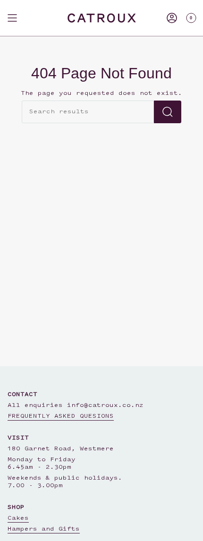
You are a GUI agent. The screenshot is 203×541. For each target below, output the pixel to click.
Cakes (18, 518)
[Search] (167, 112)
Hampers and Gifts (44, 529)
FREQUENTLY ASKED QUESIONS (61, 416)
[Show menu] (12, 18)
